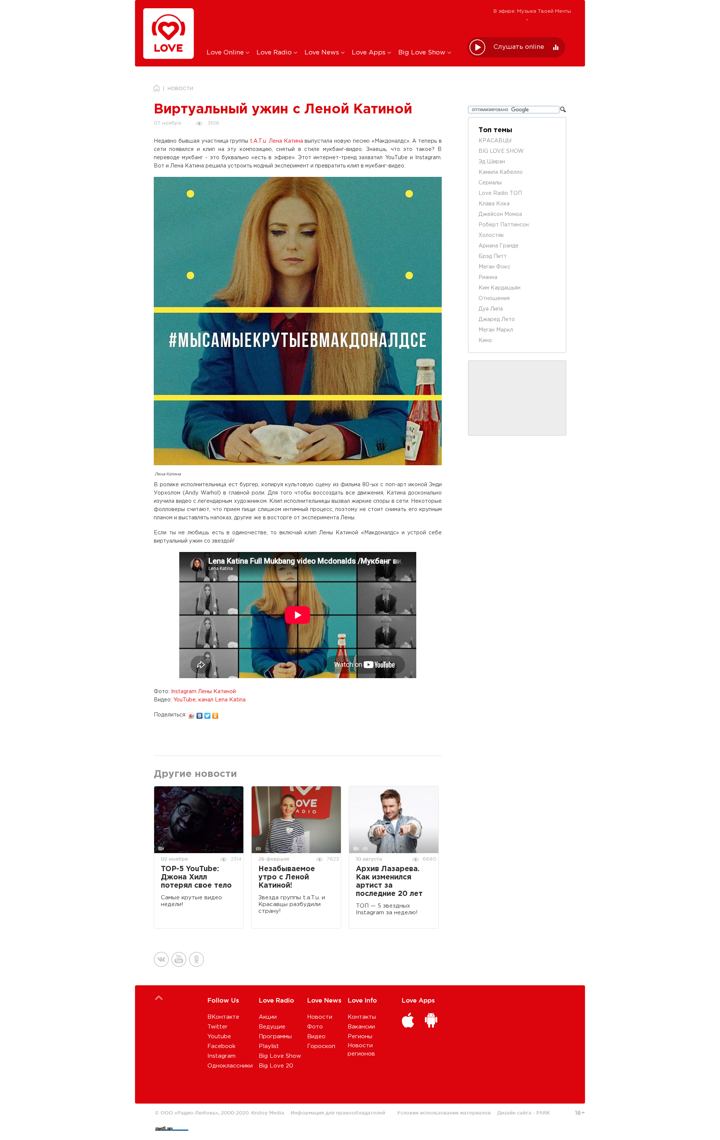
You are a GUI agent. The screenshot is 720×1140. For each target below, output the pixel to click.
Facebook (221, 1046)
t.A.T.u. (258, 141)
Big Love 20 (276, 1065)
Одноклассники (230, 1065)
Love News (322, 53)
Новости (319, 1017)
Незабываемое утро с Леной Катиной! (286, 877)
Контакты (362, 1017)
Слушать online (519, 47)
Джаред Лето (496, 319)
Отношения (494, 298)
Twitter (217, 1026)
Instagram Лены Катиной (203, 691)
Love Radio (275, 53)
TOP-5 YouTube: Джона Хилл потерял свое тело (196, 877)
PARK (543, 1112)
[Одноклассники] (215, 714)
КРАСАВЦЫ (495, 141)
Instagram (221, 1056)
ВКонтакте (223, 1017)
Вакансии (361, 1026)
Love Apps (369, 53)
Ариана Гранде (498, 246)
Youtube (219, 1036)
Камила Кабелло (500, 172)
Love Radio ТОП (500, 193)
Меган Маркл (495, 330)
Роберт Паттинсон (503, 225)
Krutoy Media (267, 1112)
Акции (268, 1017)
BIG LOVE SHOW (501, 151)
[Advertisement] (331, 23)
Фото (315, 1026)
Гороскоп (321, 1046)
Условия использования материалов (444, 1112)
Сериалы (490, 183)
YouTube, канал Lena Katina (209, 700)
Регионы (360, 1036)
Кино (485, 340)
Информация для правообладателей (338, 1112)
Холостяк (491, 235)
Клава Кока (494, 204)
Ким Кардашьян (499, 288)
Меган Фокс (494, 267)
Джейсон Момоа (500, 214)
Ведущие (272, 1026)
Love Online (226, 53)
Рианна (487, 277)
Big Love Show (422, 53)
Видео (316, 1036)
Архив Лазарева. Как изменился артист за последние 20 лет (389, 881)
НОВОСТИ (180, 89)
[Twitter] (208, 714)
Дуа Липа (490, 309)
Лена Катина (286, 141)
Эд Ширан (491, 162)
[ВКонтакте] (200, 714)
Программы (275, 1036)
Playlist (269, 1046)
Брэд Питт (492, 256)
